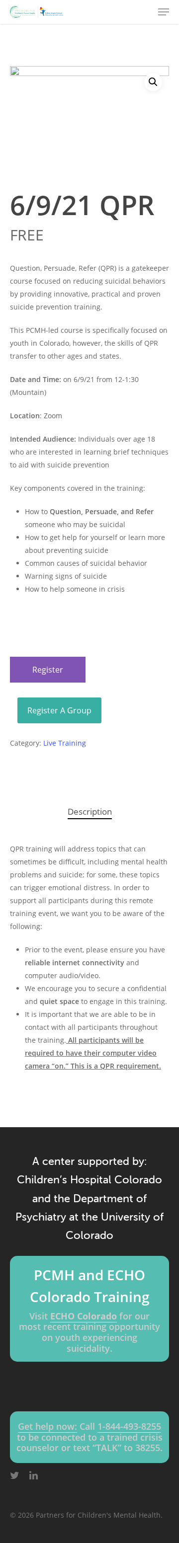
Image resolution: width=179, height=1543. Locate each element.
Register (47, 669)
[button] (153, 82)
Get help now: (47, 1426)
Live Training (64, 743)
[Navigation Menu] (163, 12)
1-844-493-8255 (129, 1426)
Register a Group (59, 710)
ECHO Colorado (83, 1316)
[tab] (89, 812)
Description (90, 811)
